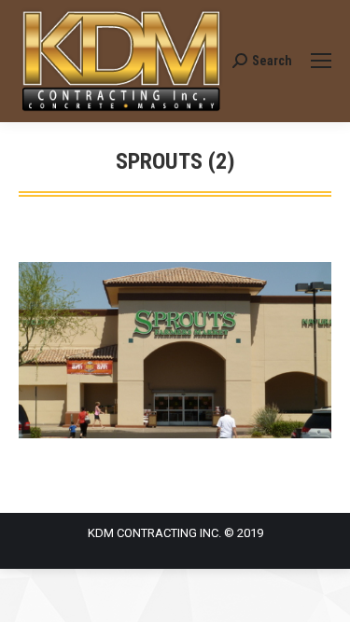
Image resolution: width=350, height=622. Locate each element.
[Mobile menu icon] (321, 60)
